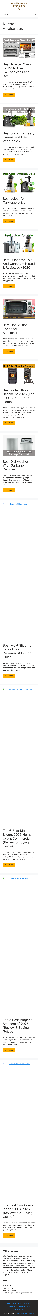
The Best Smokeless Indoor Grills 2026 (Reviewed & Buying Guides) (18, 1211)
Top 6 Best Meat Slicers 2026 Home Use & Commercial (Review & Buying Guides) (17, 838)
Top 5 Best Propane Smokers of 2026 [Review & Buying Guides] (17, 1025)
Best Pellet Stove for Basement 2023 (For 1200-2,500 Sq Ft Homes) (18, 396)
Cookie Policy (27, 1304)
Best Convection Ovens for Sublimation (15, 329)
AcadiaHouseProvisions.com (25, 1313)
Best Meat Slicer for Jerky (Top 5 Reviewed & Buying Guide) (18, 651)
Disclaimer (11, 1307)
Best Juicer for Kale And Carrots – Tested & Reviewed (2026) (19, 263)
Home (8, 1304)
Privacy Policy (16, 1304)
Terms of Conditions (23, 1307)
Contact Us (19, 1310)
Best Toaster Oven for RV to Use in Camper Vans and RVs (17, 70)
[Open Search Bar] (35, 14)
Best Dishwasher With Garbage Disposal (15, 465)
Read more (9, 94)
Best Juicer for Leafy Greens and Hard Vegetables (18, 137)
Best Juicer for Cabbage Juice (14, 200)
